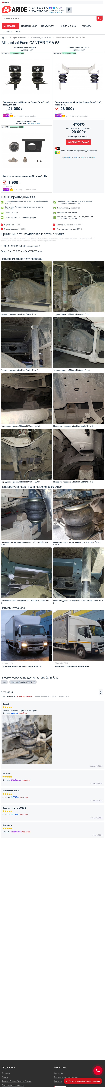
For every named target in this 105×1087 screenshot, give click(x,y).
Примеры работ (29, 25)
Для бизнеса (69, 25)
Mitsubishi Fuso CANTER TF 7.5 (23, 682)
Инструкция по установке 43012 (69, 229)
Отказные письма (15, 229)
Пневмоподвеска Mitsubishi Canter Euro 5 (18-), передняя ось (26, 103)
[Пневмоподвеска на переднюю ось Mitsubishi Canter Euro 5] (26, 514)
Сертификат (12, 225)
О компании (60, 1067)
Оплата (5, 1077)
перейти (23, 712)
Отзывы (8, 31)
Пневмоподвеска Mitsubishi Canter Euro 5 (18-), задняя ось (78, 103)
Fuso (4, 682)
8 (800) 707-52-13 (38, 11)
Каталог (11, 25)
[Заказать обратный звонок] (98, 1070)
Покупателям (48, 25)
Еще (18, 31)
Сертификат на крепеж (70, 225)
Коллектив (58, 1073)
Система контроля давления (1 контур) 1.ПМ (25, 176)
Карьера (58, 1081)
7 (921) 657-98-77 (38, 7)
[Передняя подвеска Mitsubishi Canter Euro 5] (26, 398)
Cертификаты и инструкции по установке (78, 157)
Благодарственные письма (66, 1077)
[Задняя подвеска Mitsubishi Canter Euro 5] (26, 286)
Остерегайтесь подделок (13, 1085)
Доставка (6, 1073)
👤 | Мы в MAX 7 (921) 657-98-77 (26, 2)
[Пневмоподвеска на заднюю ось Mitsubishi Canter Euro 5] (26, 573)
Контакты (86, 25)
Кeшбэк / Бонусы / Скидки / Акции (16, 1081)
